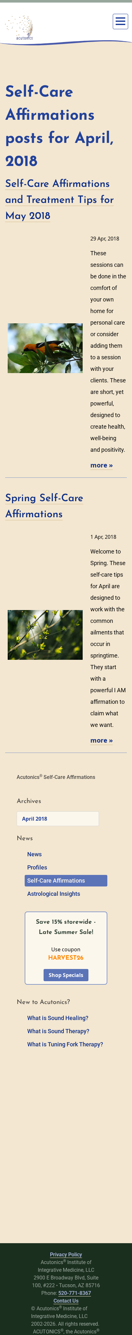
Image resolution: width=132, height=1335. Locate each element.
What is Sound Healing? (57, 1018)
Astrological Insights (53, 893)
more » (101, 465)
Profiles (37, 867)
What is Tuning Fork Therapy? (65, 1044)
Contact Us (66, 1301)
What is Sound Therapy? (58, 1031)
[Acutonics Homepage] (19, 27)
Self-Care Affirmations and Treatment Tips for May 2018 (59, 200)
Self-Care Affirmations (56, 880)
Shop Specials (66, 975)
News (34, 854)
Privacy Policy (66, 1255)
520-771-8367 (74, 1293)
